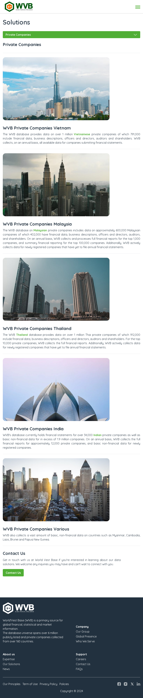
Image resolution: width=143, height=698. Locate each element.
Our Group (82, 631)
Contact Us (13, 572)
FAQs (79, 669)
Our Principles (11, 684)
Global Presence (86, 636)
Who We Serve (85, 641)
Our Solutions (11, 664)
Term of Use (30, 684)
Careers (81, 659)
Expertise (9, 659)
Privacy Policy (48, 684)
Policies (64, 684)
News (6, 669)
